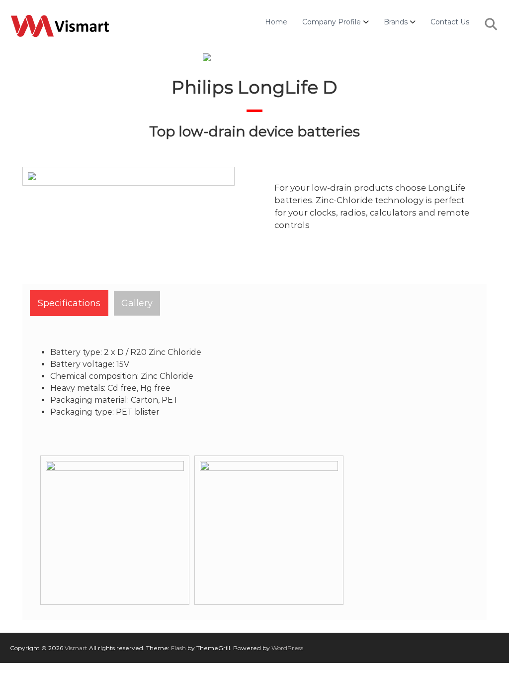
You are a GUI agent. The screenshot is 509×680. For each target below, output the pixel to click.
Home (276, 21)
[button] (491, 29)
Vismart (76, 648)
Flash (178, 648)
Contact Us (449, 21)
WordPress (287, 648)
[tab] (69, 303)
